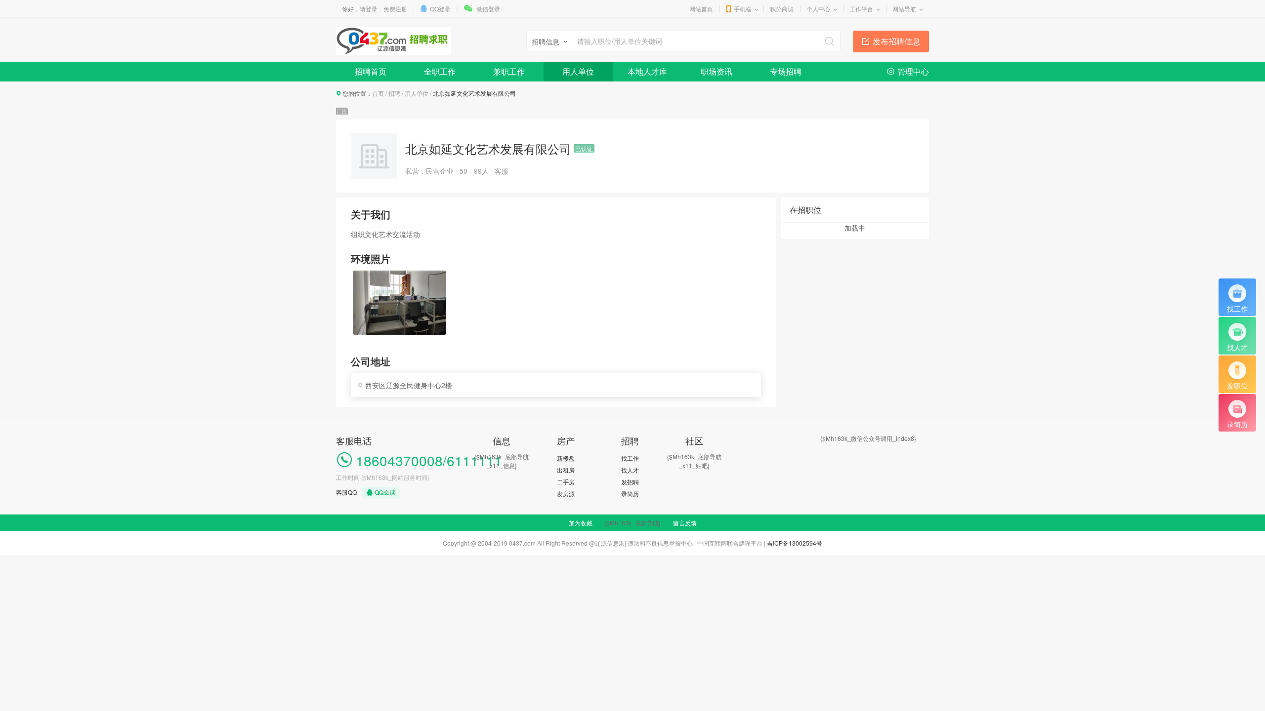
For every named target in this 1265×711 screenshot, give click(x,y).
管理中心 (913, 71)
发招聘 (630, 481)
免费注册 (395, 8)
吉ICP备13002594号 (794, 543)
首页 (378, 93)
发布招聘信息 (896, 41)
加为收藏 (580, 522)
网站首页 (701, 8)
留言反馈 (685, 522)
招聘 (394, 93)
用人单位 (578, 71)
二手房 (566, 481)
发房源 (566, 493)
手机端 (743, 8)
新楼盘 (566, 458)
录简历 (630, 493)
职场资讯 (716, 71)
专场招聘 (785, 71)
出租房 (566, 470)
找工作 (630, 458)
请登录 (369, 8)
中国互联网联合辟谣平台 (729, 543)
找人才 (630, 470)
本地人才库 (647, 71)
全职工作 (440, 71)
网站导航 (904, 8)
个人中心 (818, 8)
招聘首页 (370, 71)
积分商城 (782, 8)
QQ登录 (440, 8)
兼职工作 (509, 71)
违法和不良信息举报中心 (660, 543)
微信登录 (488, 8)
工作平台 (861, 8)
